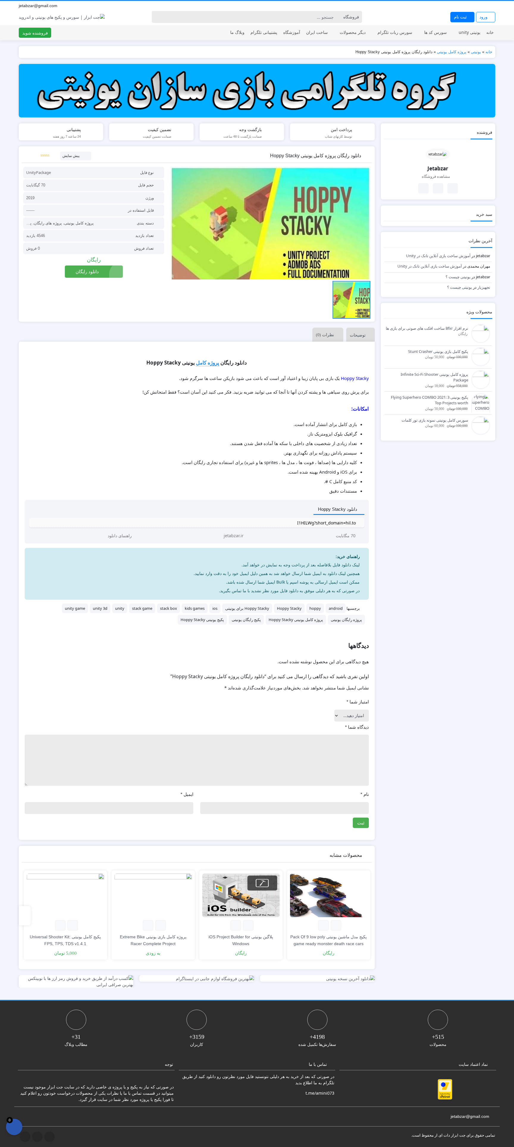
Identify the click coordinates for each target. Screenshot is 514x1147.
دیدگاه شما (357, 727)
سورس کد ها (435, 32)
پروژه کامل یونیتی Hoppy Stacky (296, 619)
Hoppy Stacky (289, 608)
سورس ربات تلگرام (394, 32)
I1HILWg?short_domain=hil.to (326, 523)
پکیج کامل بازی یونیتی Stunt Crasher (438, 351)
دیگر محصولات (353, 32)
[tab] (359, 335)
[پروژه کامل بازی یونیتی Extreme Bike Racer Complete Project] (153, 895)
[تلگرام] (479, 5)
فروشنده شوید (35, 33)
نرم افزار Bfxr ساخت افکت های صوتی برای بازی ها (427, 328)
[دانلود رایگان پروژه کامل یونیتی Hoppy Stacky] (270, 222)
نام (365, 794)
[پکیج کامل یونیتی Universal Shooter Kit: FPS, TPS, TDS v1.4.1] (65, 895)
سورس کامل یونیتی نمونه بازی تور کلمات (435, 420)
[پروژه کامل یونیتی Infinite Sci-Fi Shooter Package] (479, 379)
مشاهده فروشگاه (436, 176)
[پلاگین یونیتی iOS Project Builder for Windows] (241, 895)
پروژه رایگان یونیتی (346, 619)
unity (119, 608)
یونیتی (476, 52)
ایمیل (187, 794)
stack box (168, 608)
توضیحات (358, 335)
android (336, 608)
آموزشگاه (291, 32)
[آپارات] (492, 5)
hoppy (315, 608)
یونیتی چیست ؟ (458, 276)
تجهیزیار (483, 287)
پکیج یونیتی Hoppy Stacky (202, 619)
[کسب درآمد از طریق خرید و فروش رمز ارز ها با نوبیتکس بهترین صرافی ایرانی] (76, 981)
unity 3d (100, 608)
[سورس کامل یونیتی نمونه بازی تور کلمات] (479, 425)
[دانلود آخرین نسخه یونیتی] (317, 978)
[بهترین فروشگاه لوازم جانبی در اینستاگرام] (196, 978)
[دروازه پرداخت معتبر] (445, 1089)
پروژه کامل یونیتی (451, 52)
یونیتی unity (469, 32)
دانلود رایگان (87, 271)
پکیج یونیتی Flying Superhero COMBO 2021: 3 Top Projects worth (429, 400)
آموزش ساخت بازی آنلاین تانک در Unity (438, 255)
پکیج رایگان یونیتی (246, 619)
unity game (75, 608)
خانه (490, 32)
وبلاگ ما (237, 32)
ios (214, 608)
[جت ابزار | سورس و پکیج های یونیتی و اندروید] (62, 17)
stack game (142, 608)
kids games (195, 608)
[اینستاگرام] (485, 5)
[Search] (157, 17)
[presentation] (25, 916)
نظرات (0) (325, 335)
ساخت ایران (317, 32)
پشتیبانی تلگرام (263, 32)
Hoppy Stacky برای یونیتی (247, 608)
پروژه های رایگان (48, 223)
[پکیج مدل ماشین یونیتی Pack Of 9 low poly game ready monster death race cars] (328, 895)
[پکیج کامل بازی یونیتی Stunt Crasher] (479, 356)
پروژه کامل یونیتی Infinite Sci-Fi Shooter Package (434, 377)
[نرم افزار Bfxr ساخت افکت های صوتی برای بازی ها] (479, 333)
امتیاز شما (358, 701)
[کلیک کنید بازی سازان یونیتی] (257, 91)
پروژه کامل (207, 362)
